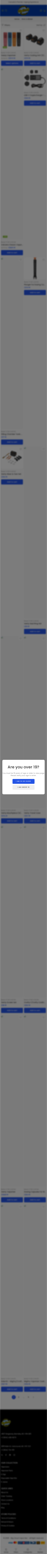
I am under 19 (23, 787)
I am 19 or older (23, 781)
